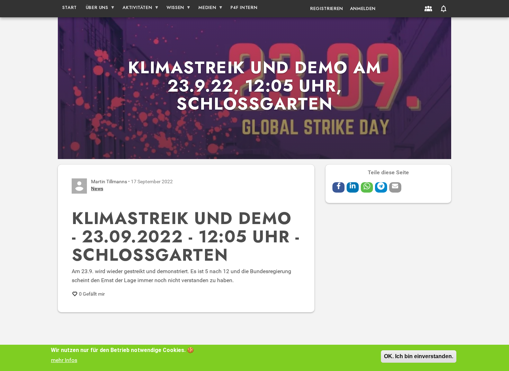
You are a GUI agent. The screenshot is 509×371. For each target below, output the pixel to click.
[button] (443, 8)
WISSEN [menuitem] (173, 8)
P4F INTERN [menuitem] (244, 7)
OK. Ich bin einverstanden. (418, 356)
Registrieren (326, 8)
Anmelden (363, 8)
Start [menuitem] (69, 7)
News (97, 188)
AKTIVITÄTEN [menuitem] (135, 8)
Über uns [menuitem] (94, 8)
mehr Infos (64, 360)
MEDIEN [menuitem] (205, 8)
